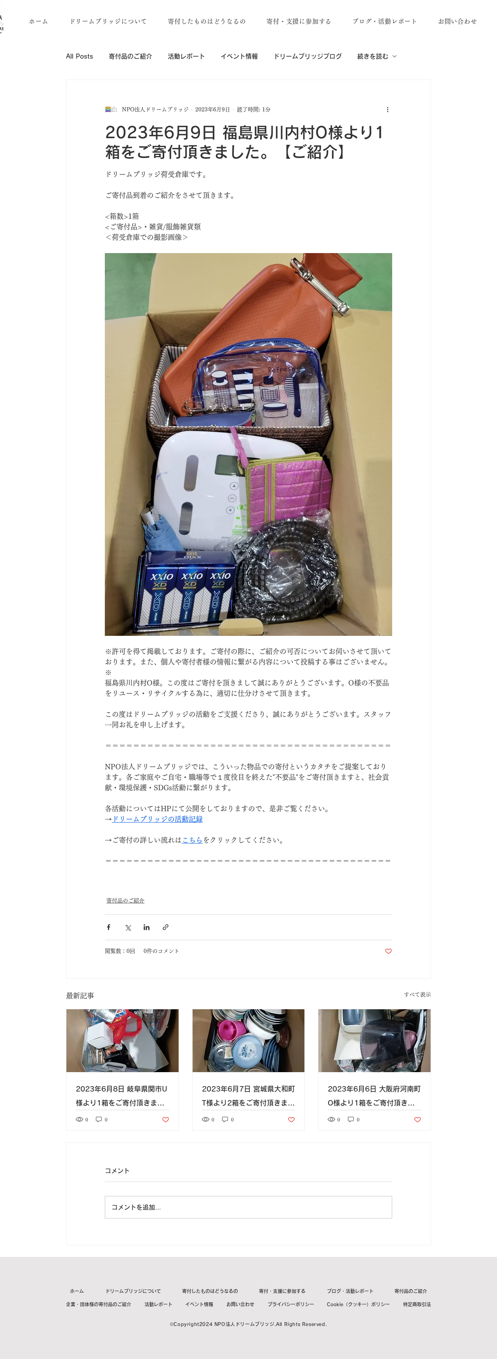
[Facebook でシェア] (108, 927)
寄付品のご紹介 (130, 56)
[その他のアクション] (387, 109)
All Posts (79, 56)
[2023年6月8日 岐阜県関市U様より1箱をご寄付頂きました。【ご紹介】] (122, 1040)
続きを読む (372, 56)
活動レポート (186, 56)
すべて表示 (417, 994)
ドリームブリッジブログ (307, 56)
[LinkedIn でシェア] (146, 927)
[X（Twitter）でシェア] (127, 927)
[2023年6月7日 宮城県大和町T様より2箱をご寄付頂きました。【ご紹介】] (249, 1040)
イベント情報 (239, 56)
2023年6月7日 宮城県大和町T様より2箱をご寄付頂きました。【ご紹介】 (248, 1097)
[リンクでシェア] (165, 927)
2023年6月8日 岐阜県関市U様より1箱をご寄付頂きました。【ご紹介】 (121, 1097)
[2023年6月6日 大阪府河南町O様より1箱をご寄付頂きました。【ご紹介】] (374, 1040)
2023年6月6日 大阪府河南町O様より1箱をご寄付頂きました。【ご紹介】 (374, 1097)
